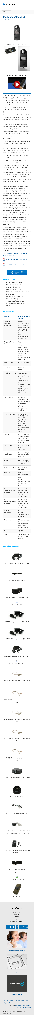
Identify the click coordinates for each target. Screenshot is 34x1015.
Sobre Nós (17, 914)
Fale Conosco (17, 912)
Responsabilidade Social (24, 1007)
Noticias (17, 916)
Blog (17, 972)
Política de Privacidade (21, 1000)
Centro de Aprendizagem (17, 921)
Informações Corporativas (22, 1005)
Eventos (17, 919)
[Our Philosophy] (17, 983)
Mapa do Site (7, 1003)
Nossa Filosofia (17, 994)
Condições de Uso (8, 1000)
